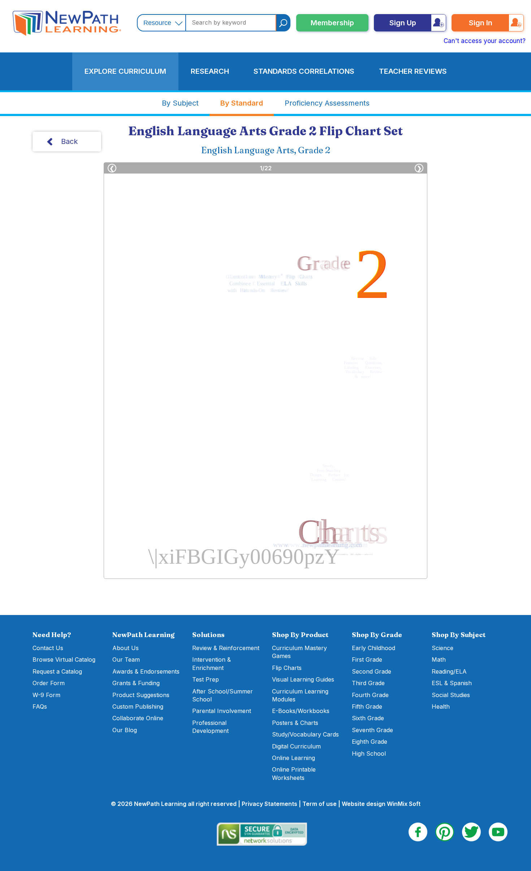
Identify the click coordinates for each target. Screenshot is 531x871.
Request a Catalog (57, 671)
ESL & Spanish (452, 683)
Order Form (49, 683)
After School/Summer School (222, 695)
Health (441, 706)
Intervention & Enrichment (211, 663)
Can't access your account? (485, 40)
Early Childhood (373, 648)
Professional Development (210, 726)
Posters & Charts (295, 722)
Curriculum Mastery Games (299, 651)
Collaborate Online (137, 718)
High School (369, 753)
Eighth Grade (369, 741)
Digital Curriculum (296, 746)
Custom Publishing (137, 706)
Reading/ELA (449, 671)
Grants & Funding (136, 683)
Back (69, 141)
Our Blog (124, 730)
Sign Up (402, 22)
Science (442, 648)
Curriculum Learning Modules (300, 695)
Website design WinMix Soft (381, 803)
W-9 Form (46, 695)
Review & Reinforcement (225, 648)
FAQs (40, 706)
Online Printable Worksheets (294, 773)
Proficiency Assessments (327, 103)
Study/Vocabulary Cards (305, 734)
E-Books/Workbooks (300, 710)
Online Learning (293, 757)
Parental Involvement (221, 710)
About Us (125, 648)
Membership (332, 22)
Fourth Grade (370, 695)
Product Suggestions (140, 695)
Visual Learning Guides (303, 679)
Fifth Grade (367, 706)
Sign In (480, 22)
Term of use (319, 803)
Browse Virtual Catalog (64, 659)
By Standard (241, 103)
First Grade (367, 659)
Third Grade (368, 683)
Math (439, 659)
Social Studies (451, 695)
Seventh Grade (372, 730)
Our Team (126, 659)
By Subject (180, 103)
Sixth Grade (368, 718)
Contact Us (48, 648)
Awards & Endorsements (146, 671)
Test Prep (205, 679)
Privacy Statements (269, 803)
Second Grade (371, 671)
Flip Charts (287, 667)
